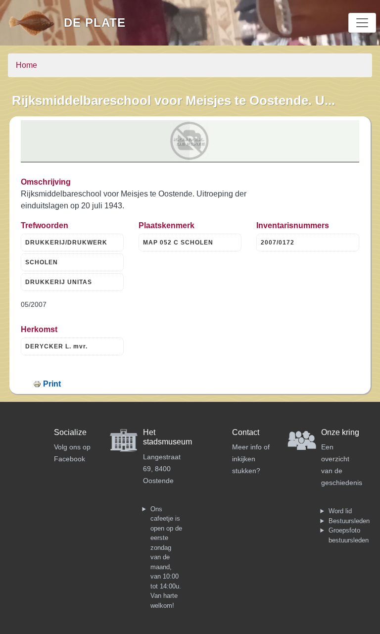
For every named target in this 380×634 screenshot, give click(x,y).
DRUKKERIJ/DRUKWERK (66, 242)
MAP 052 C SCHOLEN (178, 242)
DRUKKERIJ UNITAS (58, 282)
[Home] (36, 23)
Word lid (340, 511)
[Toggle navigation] (362, 23)
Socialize (70, 432)
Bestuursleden (349, 521)
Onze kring (340, 432)
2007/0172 (277, 242)
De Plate (95, 22)
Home (26, 65)
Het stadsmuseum (167, 437)
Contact (245, 432)
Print (52, 384)
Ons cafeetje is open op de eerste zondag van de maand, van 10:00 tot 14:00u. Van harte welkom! (166, 557)
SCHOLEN (41, 262)
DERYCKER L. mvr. (56, 346)
